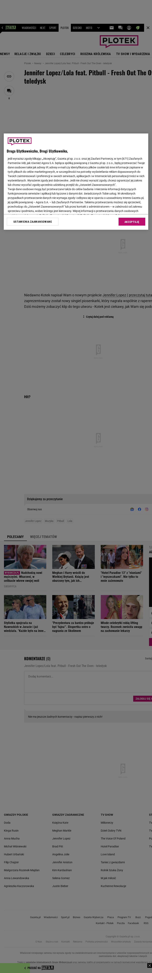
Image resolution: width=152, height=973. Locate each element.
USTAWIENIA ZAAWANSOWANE (32, 221)
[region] (76, 182)
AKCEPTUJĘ (131, 221)
